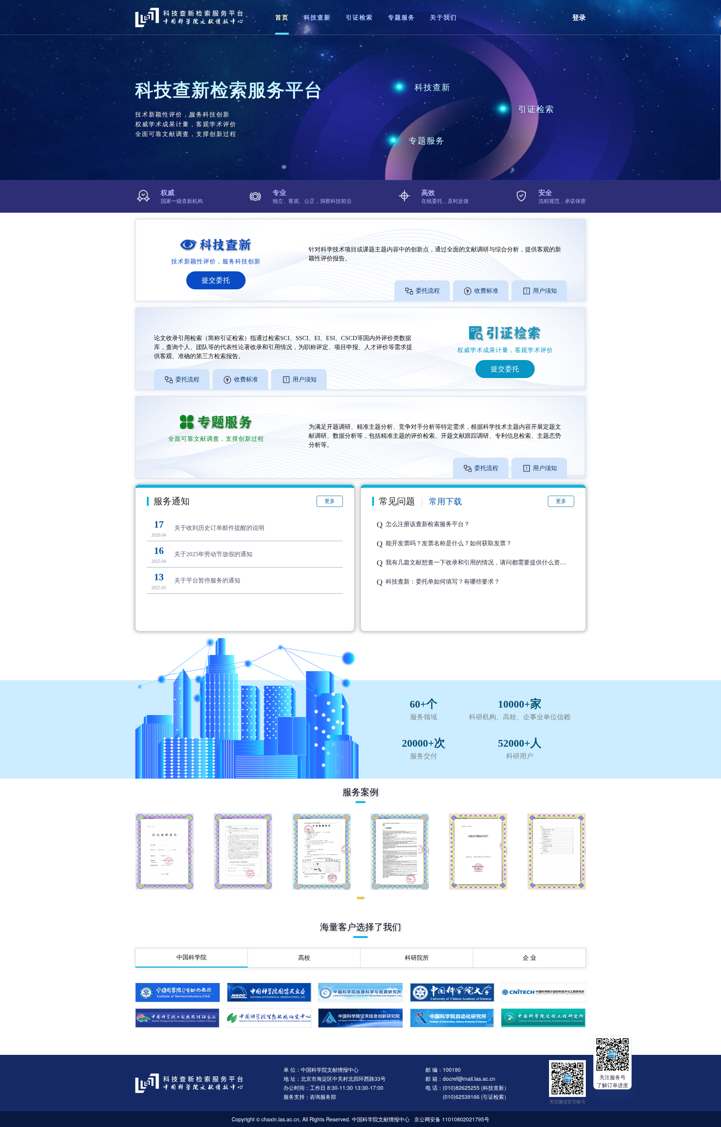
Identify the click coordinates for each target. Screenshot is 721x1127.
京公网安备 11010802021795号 (451, 1119)
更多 (329, 501)
